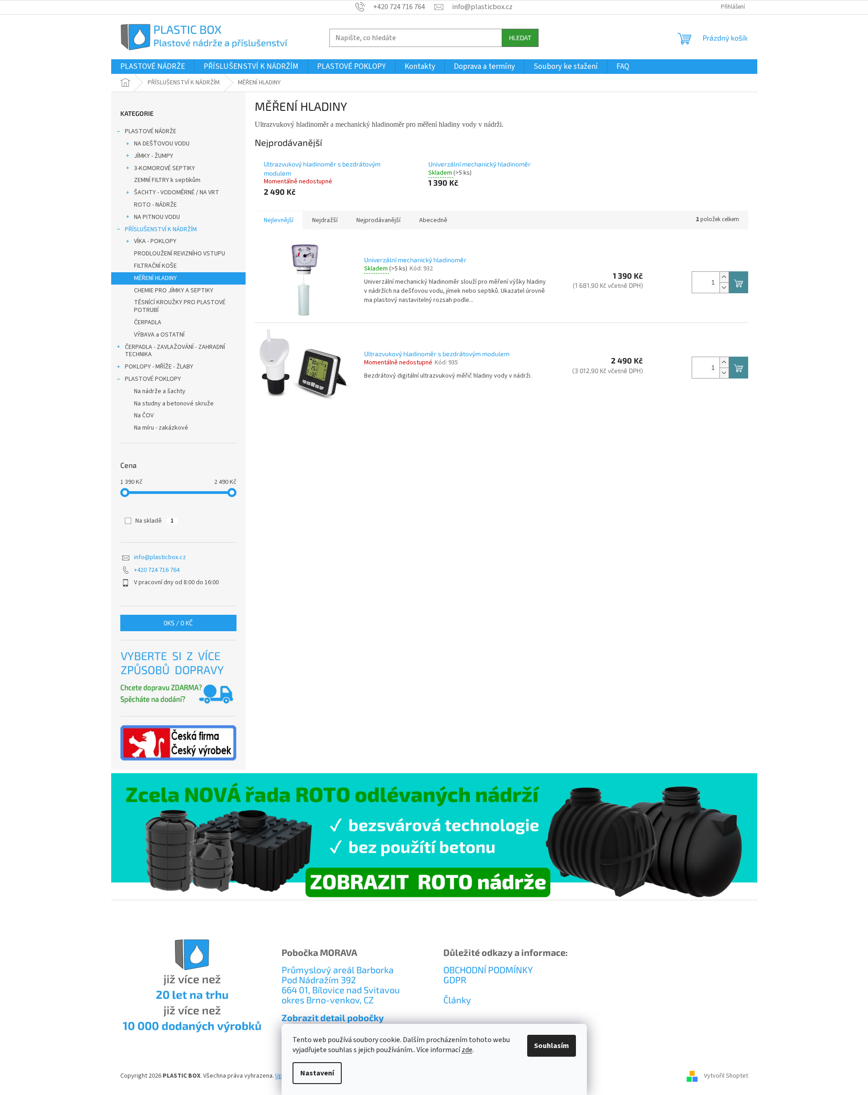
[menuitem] (152, 66)
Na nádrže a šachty (159, 391)
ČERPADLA (147, 322)
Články (457, 1000)
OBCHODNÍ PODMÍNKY (488, 970)
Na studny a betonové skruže (174, 403)
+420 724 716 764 (157, 570)
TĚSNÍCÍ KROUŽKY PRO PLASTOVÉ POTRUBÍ (180, 306)
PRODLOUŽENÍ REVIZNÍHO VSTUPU (179, 253)
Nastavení (317, 1073)
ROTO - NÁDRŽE (155, 204)
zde (467, 1050)
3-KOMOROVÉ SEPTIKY (164, 168)
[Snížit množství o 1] (724, 287)
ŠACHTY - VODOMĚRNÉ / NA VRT (176, 192)
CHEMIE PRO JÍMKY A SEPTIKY (173, 290)
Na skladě (154, 520)
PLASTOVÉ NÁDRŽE (150, 131)
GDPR (454, 980)
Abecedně (433, 220)
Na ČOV (144, 415)
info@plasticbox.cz (160, 557)
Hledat (520, 38)
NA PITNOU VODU (157, 217)
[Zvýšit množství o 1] (724, 277)
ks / (178, 623)
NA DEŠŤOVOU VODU (162, 143)
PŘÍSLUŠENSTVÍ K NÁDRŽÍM (161, 229)
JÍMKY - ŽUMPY (153, 156)
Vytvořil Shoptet (726, 1076)
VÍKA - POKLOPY (155, 241)
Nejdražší (325, 220)
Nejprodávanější (378, 220)
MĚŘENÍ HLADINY (155, 278)
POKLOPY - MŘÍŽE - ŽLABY (159, 366)
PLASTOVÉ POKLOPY (153, 379)
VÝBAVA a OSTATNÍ (159, 334)
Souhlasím (551, 1046)
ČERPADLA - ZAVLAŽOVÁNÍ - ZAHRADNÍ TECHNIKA (175, 351)
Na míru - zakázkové (161, 427)
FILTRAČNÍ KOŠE (155, 265)
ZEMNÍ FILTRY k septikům (167, 180)
